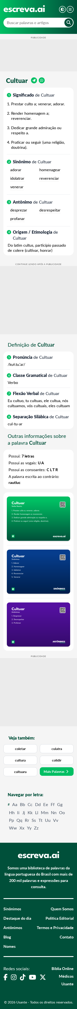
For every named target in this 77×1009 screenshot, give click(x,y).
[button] (62, 9)
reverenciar (49, 178)
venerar (17, 186)
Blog (7, 937)
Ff (53, 804)
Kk (30, 812)
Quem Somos (62, 908)
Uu (47, 820)
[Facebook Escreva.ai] (5, 977)
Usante (67, 983)
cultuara (20, 771)
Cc (30, 804)
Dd (38, 804)
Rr (27, 820)
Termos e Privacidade (55, 927)
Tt (40, 820)
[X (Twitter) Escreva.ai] (43, 977)
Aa (14, 804)
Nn (53, 812)
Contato (67, 937)
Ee (45, 804)
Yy (29, 828)
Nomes (9, 946)
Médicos (66, 976)
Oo (62, 812)
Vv (55, 820)
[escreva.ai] (24, 8)
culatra (57, 748)
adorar (15, 169)
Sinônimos (12, 908)
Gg (59, 804)
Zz (36, 828)
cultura (20, 760)
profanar (17, 218)
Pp (11, 820)
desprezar (18, 210)
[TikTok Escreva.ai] (22, 977)
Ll (36, 812)
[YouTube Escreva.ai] (32, 977)
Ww (13, 828)
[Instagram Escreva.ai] (13, 977)
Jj (23, 812)
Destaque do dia (17, 918)
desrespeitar (50, 210)
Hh (12, 812)
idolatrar (17, 178)
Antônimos (12, 927)
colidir (56, 760)
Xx (21, 828)
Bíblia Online (63, 968)
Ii (18, 812)
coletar (20, 748)
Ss (34, 820)
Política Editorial (60, 918)
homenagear (50, 169)
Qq (19, 820)
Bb (22, 804)
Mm (44, 812)
